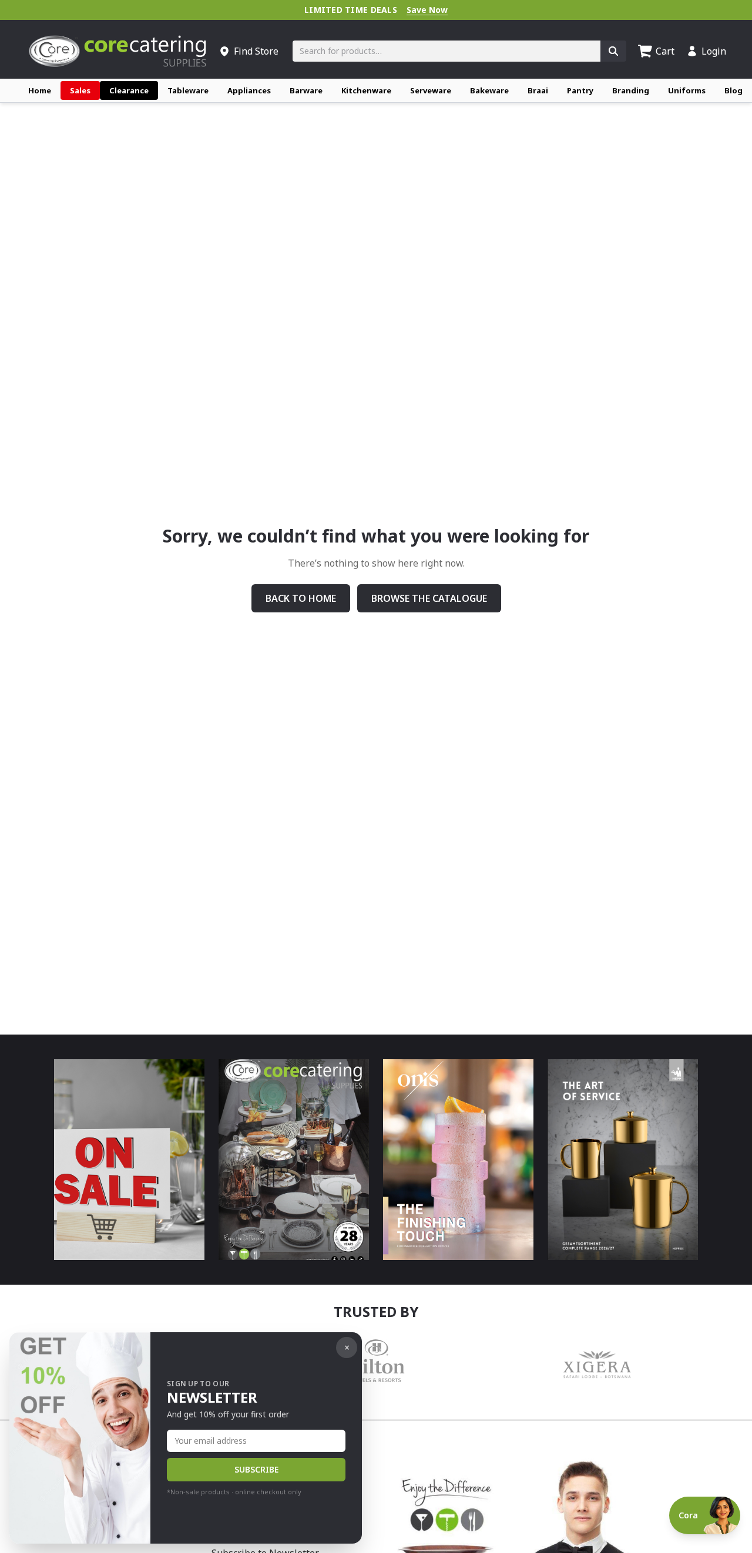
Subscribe (256, 1469)
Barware (306, 90)
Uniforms (687, 90)
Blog (733, 90)
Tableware (188, 90)
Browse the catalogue (429, 598)
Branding (630, 90)
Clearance (129, 90)
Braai (538, 90)
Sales (80, 90)
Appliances (249, 90)
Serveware (430, 90)
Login (713, 51)
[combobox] (446, 51)
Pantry (580, 90)
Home (39, 90)
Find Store (256, 51)
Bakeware (489, 90)
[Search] (613, 51)
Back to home (301, 598)
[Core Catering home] (117, 51)
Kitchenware (366, 90)
